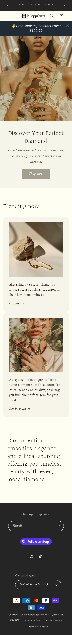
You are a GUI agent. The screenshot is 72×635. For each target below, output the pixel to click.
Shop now (36, 173)
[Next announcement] (64, 5)
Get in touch (17, 409)
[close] (67, 25)
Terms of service (38, 627)
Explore (14, 303)
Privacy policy (53, 620)
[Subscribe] (59, 526)
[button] (9, 16)
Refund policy (32, 620)
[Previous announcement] (7, 5)
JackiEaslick (26, 615)
